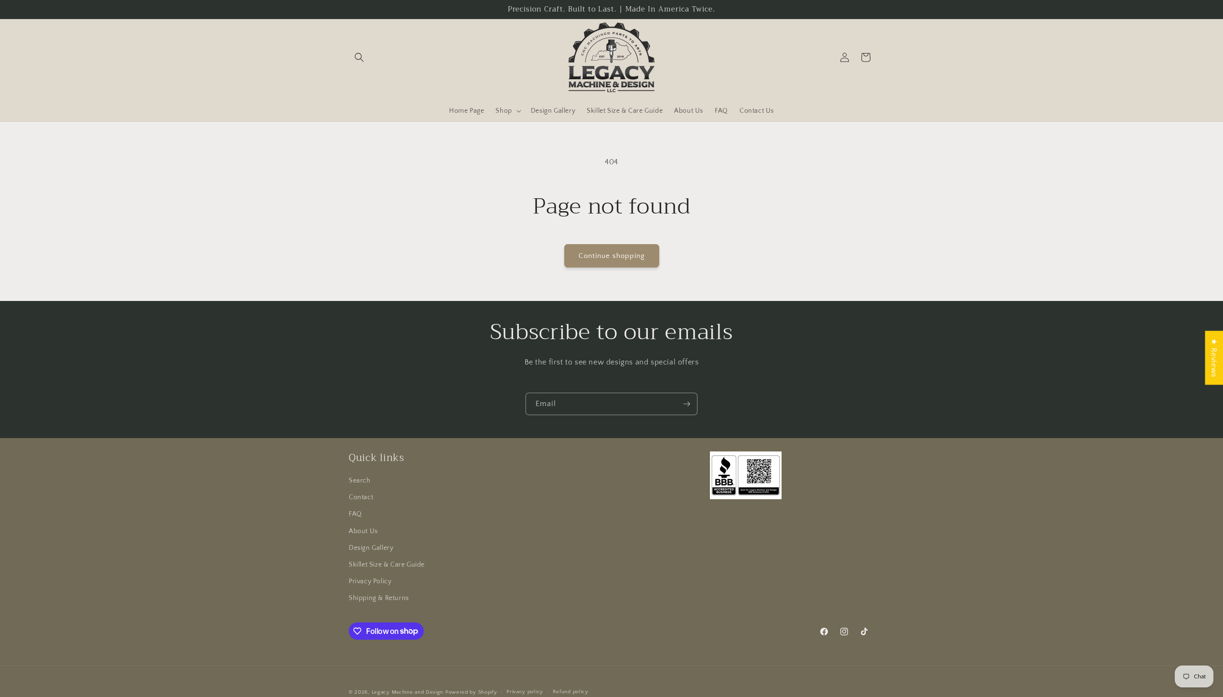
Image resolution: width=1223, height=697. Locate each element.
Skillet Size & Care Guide (387, 564)
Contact (361, 497)
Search (360, 480)
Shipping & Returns (379, 598)
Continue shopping (612, 256)
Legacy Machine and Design (408, 692)
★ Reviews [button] (1214, 357)
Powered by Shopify (471, 692)
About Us (363, 531)
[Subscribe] (686, 404)
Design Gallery (371, 548)
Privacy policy (524, 692)
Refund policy (571, 692)
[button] (359, 57)
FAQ (355, 514)
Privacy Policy (370, 581)
